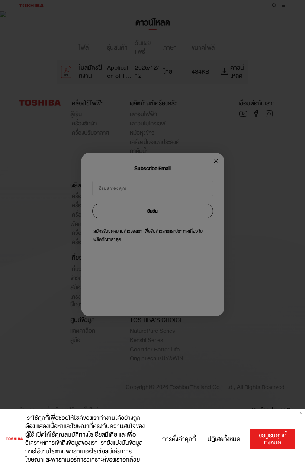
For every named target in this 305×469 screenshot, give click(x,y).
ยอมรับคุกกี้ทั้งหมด (273, 439)
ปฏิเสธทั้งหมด (224, 439)
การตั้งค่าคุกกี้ (179, 439)
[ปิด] (300, 413)
